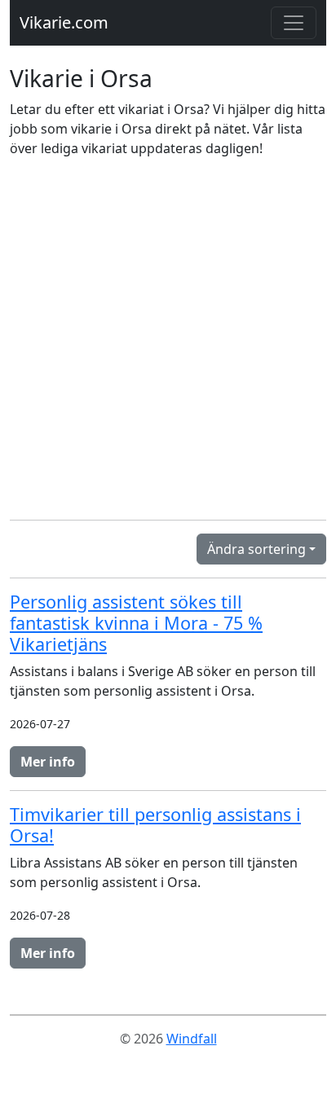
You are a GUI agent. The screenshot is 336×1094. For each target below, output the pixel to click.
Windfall (191, 1039)
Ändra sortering (256, 549)
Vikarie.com (64, 22)
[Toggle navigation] (293, 23)
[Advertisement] (168, 339)
